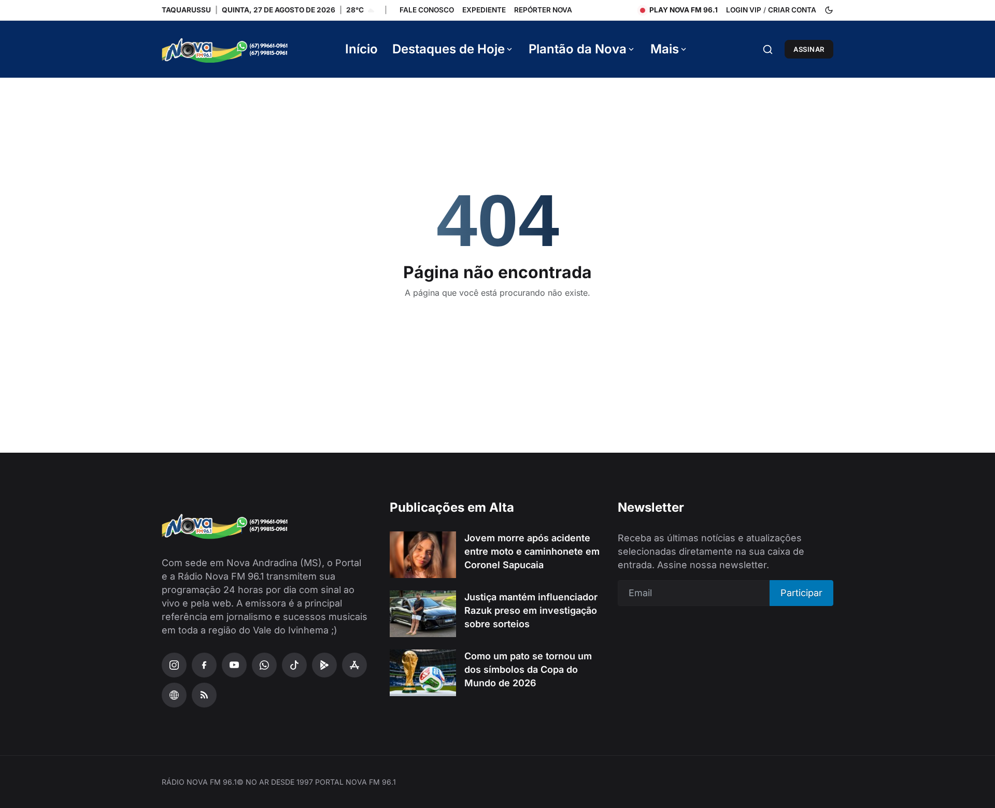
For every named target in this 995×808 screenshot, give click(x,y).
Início (361, 48)
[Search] (767, 49)
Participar (801, 592)
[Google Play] (324, 665)
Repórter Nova (543, 10)
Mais (664, 48)
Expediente (484, 10)
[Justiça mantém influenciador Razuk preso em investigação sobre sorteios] (423, 613)
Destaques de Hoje (448, 48)
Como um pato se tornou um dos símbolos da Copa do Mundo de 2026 (528, 669)
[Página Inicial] (239, 49)
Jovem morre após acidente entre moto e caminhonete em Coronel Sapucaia (532, 551)
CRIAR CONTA (792, 10)
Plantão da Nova (578, 48)
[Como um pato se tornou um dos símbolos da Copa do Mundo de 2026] (423, 673)
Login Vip (743, 10)
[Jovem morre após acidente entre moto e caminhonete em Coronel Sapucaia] (423, 554)
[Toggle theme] (829, 10)
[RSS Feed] (204, 695)
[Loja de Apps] (354, 665)
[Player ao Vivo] (174, 695)
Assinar (809, 49)
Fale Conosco (427, 10)
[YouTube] (234, 665)
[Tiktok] (294, 665)
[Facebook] (204, 665)
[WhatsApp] (264, 665)
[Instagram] (174, 665)
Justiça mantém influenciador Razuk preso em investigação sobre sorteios (531, 610)
